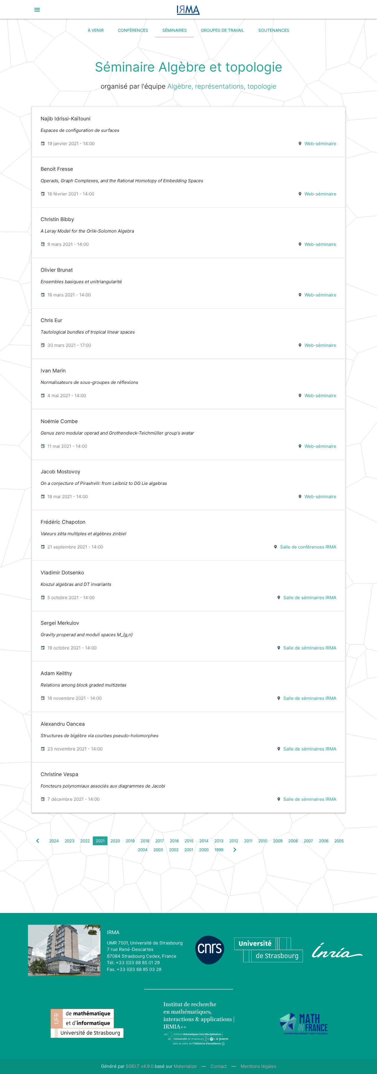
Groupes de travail (222, 30)
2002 (173, 849)
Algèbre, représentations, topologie (221, 86)
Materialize (185, 1066)
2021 (100, 840)
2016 (174, 840)
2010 (262, 840)
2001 (188, 849)
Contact (219, 1066)
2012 (233, 840)
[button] (37, 9)
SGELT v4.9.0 (139, 1066)
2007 (308, 840)
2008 (293, 840)
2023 (70, 840)
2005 (339, 840)
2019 (130, 840)
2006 (323, 840)
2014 (204, 840)
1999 (218, 849)
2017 (159, 840)
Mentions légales (258, 1066)
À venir (96, 30)
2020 (115, 840)
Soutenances (273, 30)
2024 (54, 840)
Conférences (133, 30)
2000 (204, 849)
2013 (219, 840)
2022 (85, 840)
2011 (248, 840)
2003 (158, 849)
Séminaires (174, 30)
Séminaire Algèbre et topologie (188, 67)
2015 (189, 840)
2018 (144, 840)
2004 (143, 849)
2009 (277, 840)
